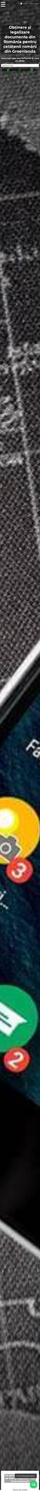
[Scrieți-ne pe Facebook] (33, 1484)
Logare (25, 3)
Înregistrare (33, 3)
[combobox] (20, 65)
